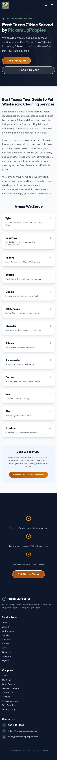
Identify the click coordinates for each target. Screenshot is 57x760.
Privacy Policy (8, 709)
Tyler (4, 622)
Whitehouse (8, 631)
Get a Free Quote (16, 60)
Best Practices (9, 705)
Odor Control (8, 684)
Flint (4, 647)
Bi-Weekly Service (10, 688)
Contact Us (7, 692)
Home (5, 675)
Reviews (6, 696)
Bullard (5, 626)
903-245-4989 (30, 70)
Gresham (6, 652)
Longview (6, 656)
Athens (5, 643)
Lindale (5, 635)
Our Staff (6, 680)
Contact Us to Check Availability (28, 474)
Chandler (6, 639)
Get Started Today (28, 574)
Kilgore (5, 660)
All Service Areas (10, 701)
